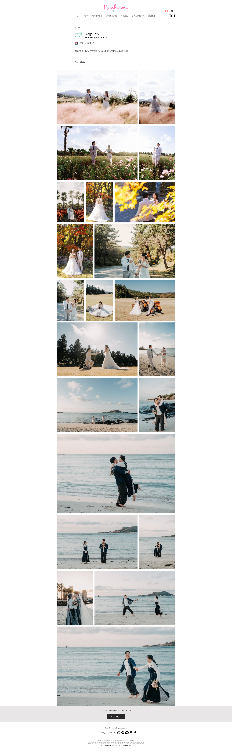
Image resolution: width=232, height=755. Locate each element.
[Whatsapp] (118, 732)
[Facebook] (174, 16)
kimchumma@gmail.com (116, 728)
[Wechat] (127, 732)
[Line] (123, 732)
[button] (97, 16)
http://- (82, 62)
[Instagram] (170, 16)
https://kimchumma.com (110, 745)
